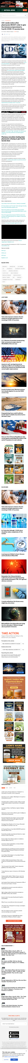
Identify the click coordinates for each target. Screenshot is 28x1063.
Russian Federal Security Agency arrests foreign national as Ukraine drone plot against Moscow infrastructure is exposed (12, 819)
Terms (11, 1043)
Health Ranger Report (7, 945)
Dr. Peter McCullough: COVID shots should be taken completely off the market (12, 532)
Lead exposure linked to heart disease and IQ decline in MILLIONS (12, 554)
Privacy (8, 1043)
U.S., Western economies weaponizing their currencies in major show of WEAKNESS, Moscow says (12, 342)
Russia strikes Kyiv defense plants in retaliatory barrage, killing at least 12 (12, 839)
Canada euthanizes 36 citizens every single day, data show (12, 602)
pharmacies (17, 279)
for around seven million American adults (16, 70)
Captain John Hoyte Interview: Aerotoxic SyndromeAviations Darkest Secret (12, 1006)
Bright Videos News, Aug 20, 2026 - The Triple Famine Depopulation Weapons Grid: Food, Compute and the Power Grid (13, 998)
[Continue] (25, 1023)
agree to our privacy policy (11, 1056)
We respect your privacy (14, 1027)
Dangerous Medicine (13, 270)
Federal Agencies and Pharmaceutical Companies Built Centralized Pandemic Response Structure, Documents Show (12, 850)
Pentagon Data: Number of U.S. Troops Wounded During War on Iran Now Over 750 (12, 824)
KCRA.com (3, 253)
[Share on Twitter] (7, 34)
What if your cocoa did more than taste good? (12, 902)
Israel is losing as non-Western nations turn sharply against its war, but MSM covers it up (13, 391)
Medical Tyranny (4, 40)
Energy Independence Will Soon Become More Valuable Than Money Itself (13, 981)
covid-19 (4, 270)
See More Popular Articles (14, 920)
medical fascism (22, 38)
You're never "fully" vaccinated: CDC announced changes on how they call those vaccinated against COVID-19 (13, 133)
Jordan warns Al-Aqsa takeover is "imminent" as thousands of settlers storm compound (12, 792)
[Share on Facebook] (5, 34)
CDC (20, 36)
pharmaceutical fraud (19, 40)
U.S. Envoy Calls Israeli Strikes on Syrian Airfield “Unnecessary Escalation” (12, 844)
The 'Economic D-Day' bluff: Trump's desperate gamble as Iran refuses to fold (12, 867)
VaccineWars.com (5, 245)
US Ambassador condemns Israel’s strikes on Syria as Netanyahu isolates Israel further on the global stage (13, 803)
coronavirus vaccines (20, 268)
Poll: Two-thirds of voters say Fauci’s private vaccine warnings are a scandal (11, 911)
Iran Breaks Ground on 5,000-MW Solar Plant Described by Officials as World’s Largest (11, 916)
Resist (3, 281)
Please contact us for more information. (9, 657)
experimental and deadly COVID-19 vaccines (10, 102)
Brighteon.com (11, 242)
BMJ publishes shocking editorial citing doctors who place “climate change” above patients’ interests (13, 625)
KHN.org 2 (3, 255)
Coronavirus (8, 20)
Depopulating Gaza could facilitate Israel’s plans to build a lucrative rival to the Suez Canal (13, 414)
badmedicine (11, 36)
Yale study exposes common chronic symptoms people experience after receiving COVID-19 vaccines (12, 318)
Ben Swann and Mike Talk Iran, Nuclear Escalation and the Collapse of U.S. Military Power (12, 962)
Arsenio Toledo (10, 31)
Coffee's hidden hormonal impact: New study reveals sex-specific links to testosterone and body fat (13, 861)
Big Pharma (16, 36)
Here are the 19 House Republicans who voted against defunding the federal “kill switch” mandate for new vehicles (13, 438)
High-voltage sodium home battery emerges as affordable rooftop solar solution (12, 893)
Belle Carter (9, 362)
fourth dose (5, 273)
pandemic (13, 40)
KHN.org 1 (3, 250)
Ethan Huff (9, 338)
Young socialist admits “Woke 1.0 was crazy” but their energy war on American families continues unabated (12, 877)
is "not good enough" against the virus (13, 223)
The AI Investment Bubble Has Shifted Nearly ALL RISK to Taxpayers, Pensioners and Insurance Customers (13, 989)
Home (2, 20)
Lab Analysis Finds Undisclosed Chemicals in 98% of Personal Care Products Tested (13, 883)
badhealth (6, 36)
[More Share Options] (9, 34)
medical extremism (14, 38)
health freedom (7, 38)
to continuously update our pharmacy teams (16, 159)
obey (9, 40)
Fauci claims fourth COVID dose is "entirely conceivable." (13, 203)
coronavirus (23, 36)
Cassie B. (9, 315)
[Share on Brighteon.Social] (2, 34)
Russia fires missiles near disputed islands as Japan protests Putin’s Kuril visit (13, 834)
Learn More (6, 1059)
